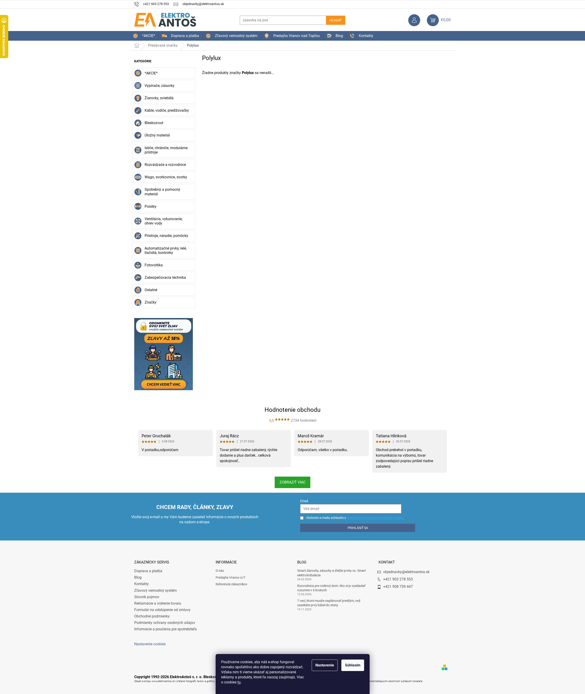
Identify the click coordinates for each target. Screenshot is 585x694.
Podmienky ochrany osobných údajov (164, 622)
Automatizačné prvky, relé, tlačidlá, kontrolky (166, 250)
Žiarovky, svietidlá (159, 98)
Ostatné (151, 290)
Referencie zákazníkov (231, 584)
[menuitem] (144, 36)
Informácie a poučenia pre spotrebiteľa (165, 629)
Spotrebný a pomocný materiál (162, 191)
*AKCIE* (151, 73)
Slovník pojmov (146, 597)
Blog (138, 577)
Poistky (151, 206)
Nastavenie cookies (150, 644)
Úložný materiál (157, 135)
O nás (220, 570)
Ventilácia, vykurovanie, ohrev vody (164, 221)
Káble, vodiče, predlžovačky (167, 110)
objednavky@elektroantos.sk (406, 572)
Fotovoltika (154, 265)
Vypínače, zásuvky (159, 85)
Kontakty (141, 584)
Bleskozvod (154, 123)
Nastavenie (324, 665)
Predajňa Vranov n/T (230, 577)
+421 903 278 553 (398, 579)
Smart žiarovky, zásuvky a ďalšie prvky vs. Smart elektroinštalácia (331, 573)
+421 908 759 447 (398, 586)
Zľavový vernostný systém (155, 590)
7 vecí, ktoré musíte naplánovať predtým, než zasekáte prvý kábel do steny (328, 603)
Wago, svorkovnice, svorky (166, 177)
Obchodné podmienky (152, 616)
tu (239, 682)
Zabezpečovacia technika (165, 277)
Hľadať (336, 20)
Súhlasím (352, 665)
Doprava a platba (148, 571)
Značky (151, 302)
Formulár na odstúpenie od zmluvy (162, 610)
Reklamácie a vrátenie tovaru (157, 603)
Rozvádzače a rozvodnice (165, 164)
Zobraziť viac (292, 482)
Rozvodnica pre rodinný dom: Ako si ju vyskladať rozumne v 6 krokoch (331, 588)
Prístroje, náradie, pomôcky (166, 235)
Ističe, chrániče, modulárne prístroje (166, 150)
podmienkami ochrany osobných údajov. (375, 518)
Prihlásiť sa (358, 528)
